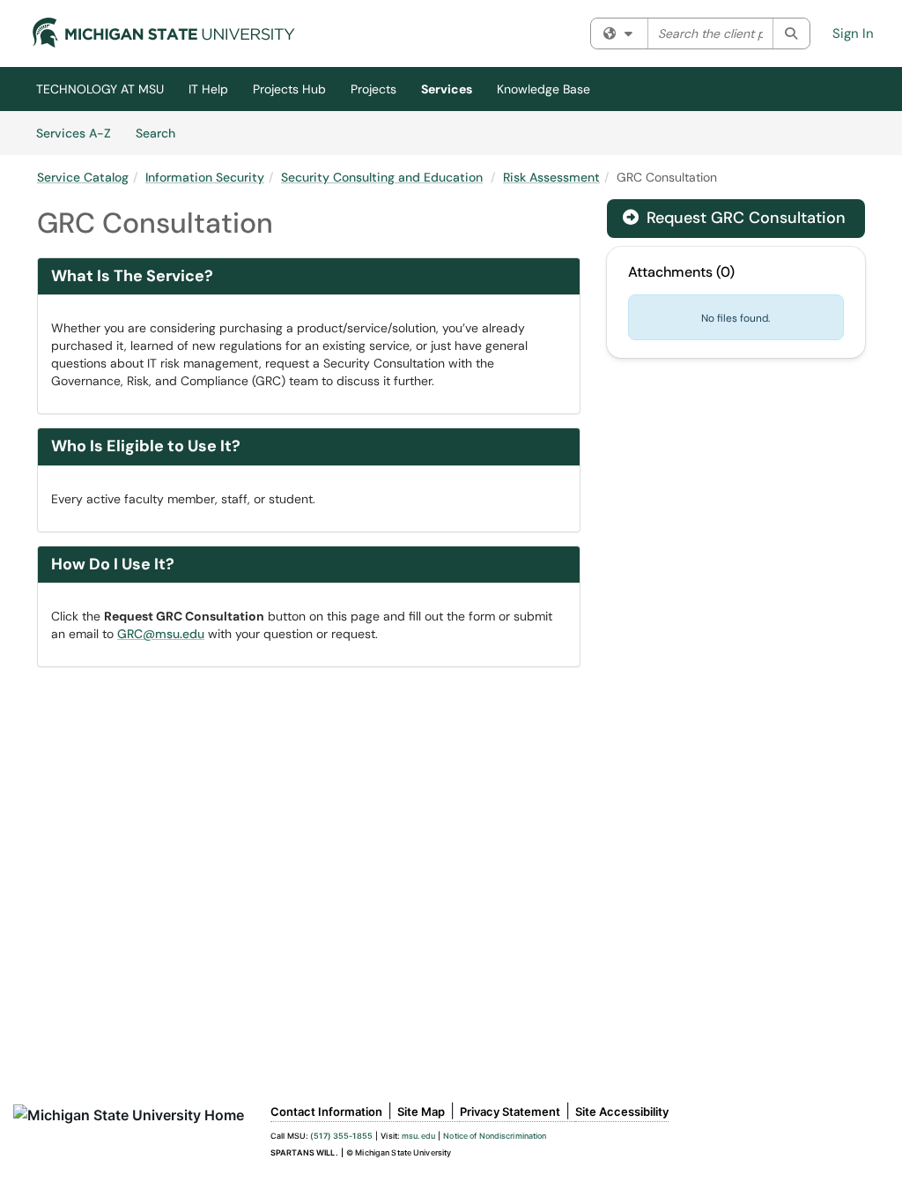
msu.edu (418, 1136)
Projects (373, 89)
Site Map (421, 1111)
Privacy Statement (510, 1111)
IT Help (208, 89)
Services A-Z (73, 133)
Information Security (204, 177)
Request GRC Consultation (734, 217)
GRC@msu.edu (160, 634)
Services (446, 89)
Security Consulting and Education (382, 177)
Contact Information (326, 1111)
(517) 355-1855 (341, 1136)
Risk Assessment (551, 177)
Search (162, 132)
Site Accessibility (622, 1111)
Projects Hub (289, 89)
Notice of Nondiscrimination (494, 1136)
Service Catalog (83, 177)
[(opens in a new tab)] (164, 33)
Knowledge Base (543, 89)
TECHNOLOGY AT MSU (100, 89)
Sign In (853, 33)
